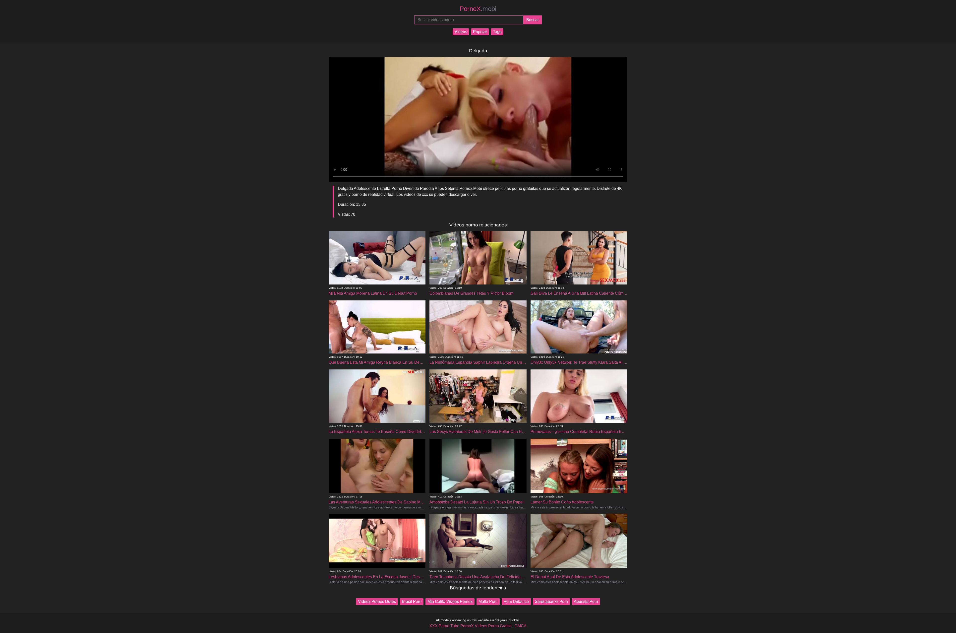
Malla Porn (488, 601)
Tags (497, 32)
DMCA (521, 626)
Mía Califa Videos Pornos (450, 601)
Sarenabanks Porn (551, 601)
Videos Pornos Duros (377, 601)
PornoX (478, 8)
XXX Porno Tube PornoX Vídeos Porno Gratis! (470, 626)
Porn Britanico (516, 601)
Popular (480, 32)
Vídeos (461, 32)
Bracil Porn (411, 601)
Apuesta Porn (586, 601)
